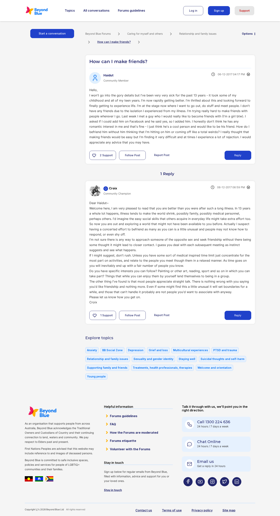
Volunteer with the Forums (130, 449)
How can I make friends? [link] (114, 41)
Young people (96, 376)
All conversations (96, 10)
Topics (70, 10)
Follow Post (132, 155)
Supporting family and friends (107, 367)
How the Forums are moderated (134, 432)
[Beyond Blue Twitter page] (224, 489)
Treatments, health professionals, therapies (162, 367)
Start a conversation (52, 33)
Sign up (219, 10)
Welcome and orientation (214, 367)
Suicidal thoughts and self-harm (222, 359)
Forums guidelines (131, 10)
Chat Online (209, 441)
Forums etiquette (123, 441)
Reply (237, 155)
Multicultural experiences (190, 350)
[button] (94, 155)
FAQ (113, 424)
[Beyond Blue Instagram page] (212, 489)
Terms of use (172, 510)
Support (244, 10)
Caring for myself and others (145, 33)
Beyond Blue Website (42, 411)
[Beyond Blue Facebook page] (188, 489)
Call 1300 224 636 (213, 422)
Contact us (143, 510)
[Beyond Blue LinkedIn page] (237, 489)
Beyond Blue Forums (42, 11)
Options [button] (247, 33)
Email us (205, 461)
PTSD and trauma (225, 350)
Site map (228, 510)
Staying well (187, 359)
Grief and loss (158, 350)
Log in (193, 10)
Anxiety (92, 350)
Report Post (162, 155)
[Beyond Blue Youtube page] (200, 489)
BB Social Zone (112, 350)
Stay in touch (113, 490)
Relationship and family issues (197, 33)
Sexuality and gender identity (153, 359)
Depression (135, 350)
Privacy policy (202, 510)
